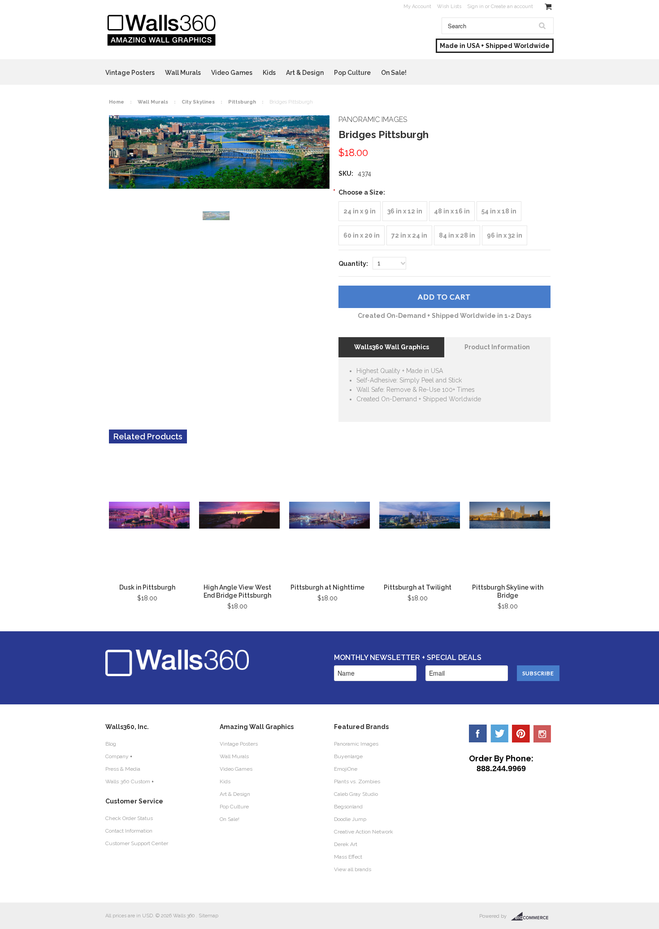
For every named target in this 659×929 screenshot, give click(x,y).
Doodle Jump (350, 819)
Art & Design (305, 72)
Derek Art (345, 844)
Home (116, 102)
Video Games (231, 72)
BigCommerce (532, 916)
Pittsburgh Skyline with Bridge (507, 591)
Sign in (475, 6)
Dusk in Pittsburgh (147, 587)
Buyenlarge (348, 756)
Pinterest (521, 733)
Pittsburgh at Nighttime (327, 587)
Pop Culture (352, 72)
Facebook (478, 733)
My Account (417, 6)
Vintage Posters (130, 72)
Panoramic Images (356, 744)
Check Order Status (129, 818)
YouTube (542, 733)
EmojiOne (345, 769)
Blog (110, 744)
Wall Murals (183, 72)
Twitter (499, 733)
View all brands (352, 869)
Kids (269, 72)
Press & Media (122, 769)
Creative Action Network (363, 832)
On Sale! (394, 72)
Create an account (512, 6)
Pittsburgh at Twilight (417, 587)
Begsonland (348, 806)
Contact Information (128, 831)
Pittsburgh (242, 102)
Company (117, 756)
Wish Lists (449, 6)
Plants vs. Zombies (357, 781)
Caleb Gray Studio (356, 794)
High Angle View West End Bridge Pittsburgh (237, 591)
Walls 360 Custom (127, 781)
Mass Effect (348, 857)
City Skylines (198, 102)
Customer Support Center (136, 843)
